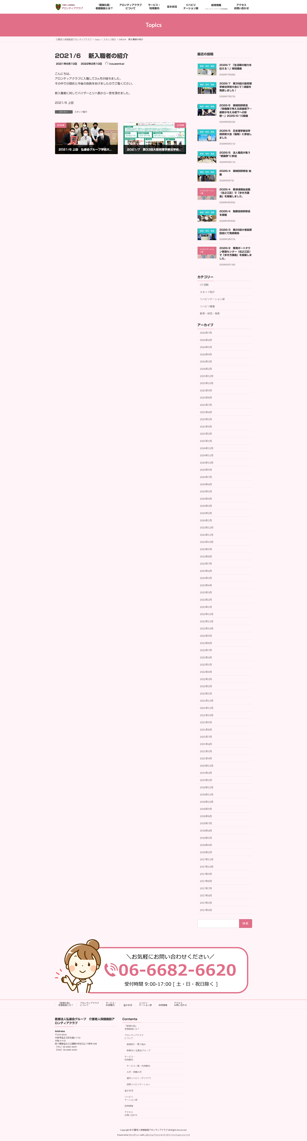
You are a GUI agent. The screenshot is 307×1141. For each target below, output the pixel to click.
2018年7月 (206, 823)
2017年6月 (206, 895)
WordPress (134, 1135)
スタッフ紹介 (80, 112)
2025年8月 (206, 397)
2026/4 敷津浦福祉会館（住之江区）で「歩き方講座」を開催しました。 (234, 193)
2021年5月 (206, 751)
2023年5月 (206, 577)
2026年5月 (206, 347)
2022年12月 (206, 614)
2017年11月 (206, 859)
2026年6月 (206, 339)
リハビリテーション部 (212, 299)
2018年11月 (206, 794)
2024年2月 (206, 513)
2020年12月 (206, 765)
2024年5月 (206, 491)
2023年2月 (206, 599)
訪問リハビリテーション (138, 1084)
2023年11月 (206, 534)
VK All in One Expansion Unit (176, 1135)
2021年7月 (206, 736)
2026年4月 (206, 354)
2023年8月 (206, 556)
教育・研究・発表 (210, 313)
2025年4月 (206, 426)
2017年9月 (206, 873)
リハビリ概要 (207, 306)
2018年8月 (206, 816)
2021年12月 (206, 700)
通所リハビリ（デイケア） (139, 1078)
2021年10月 (206, 715)
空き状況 (127, 1005)
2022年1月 (206, 693)
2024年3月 (206, 505)
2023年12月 (206, 527)
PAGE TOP (297, 1103)
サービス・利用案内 (111, 1004)
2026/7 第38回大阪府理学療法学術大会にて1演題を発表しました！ (235, 87)
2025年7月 (206, 404)
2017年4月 (206, 909)
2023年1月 (206, 606)
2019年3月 (206, 772)
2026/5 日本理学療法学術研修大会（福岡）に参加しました (235, 134)
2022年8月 (206, 642)
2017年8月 (206, 881)
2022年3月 (206, 678)
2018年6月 (206, 830)
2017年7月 (206, 888)
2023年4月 (206, 585)
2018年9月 (206, 808)
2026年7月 (206, 332)
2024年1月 (206, 520)
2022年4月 (206, 671)
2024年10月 (206, 462)
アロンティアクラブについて (89, 1004)
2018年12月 (206, 787)
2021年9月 (206, 722)
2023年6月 (206, 570)
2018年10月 (206, 801)
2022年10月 (206, 628)
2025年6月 (206, 411)
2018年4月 (206, 844)
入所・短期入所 (134, 1072)
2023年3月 (206, 592)
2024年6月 (206, 484)
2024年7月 (206, 477)
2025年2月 (206, 433)
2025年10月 (206, 383)
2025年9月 (206, 390)
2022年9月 (206, 635)
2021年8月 (206, 729)
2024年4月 (206, 498)
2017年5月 (206, 902)
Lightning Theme (153, 1135)
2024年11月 (206, 455)
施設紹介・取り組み (136, 1044)
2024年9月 (206, 469)
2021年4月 (206, 758)
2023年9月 (206, 549)
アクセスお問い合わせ (180, 1004)
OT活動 (204, 284)
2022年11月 (206, 621)
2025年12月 (206, 375)
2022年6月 (206, 657)
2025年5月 (206, 419)
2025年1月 (206, 440)
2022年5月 (206, 664)
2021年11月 (206, 707)
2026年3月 (206, 361)
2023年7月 (206, 563)
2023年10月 (206, 541)
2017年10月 (206, 866)
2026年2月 (206, 368)
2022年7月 (206, 650)
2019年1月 (206, 780)
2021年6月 (206, 743)
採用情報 (163, 1005)
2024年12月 (206, 448)
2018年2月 (206, 852)
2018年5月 (206, 837)
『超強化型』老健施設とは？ (65, 1004)
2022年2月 (206, 686)
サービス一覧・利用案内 (138, 1066)
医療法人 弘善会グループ (138, 1050)
